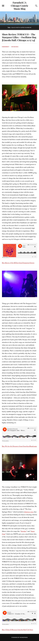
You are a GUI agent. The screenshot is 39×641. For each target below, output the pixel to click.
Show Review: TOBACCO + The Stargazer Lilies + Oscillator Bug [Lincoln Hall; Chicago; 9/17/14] (19, 37)
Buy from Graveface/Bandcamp (19, 446)
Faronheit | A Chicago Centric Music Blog (19, 5)
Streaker (23, 531)
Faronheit (5, 46)
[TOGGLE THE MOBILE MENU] (3, 5)
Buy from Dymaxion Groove (18, 263)
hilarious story (29, 512)
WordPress (24, 637)
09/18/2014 (14, 46)
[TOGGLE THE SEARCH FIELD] (36, 5)
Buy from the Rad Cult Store (17, 629)
